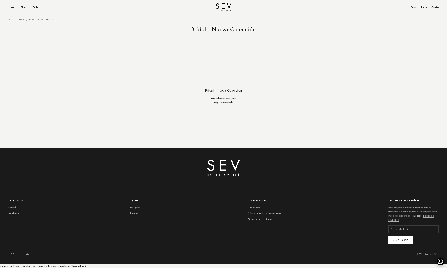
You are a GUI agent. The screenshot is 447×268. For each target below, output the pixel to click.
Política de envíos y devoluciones (264, 213)
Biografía (13, 207)
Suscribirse (400, 240)
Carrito (435, 7)
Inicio (11, 19)
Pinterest (134, 213)
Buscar (424, 7)
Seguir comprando (223, 102)
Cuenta (414, 7)
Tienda (21, 19)
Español (25, 254)
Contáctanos (254, 207)
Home (11, 7)
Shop (23, 7)
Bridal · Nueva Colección (41, 19)
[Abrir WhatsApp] (440, 261)
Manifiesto (13, 213)
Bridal (36, 7)
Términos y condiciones (260, 219)
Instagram (135, 207)
